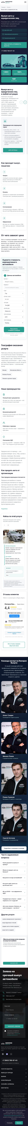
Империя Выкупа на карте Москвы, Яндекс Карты (14, 636)
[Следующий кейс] (8, 525)
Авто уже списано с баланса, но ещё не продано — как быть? (12, 907)
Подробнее (4, 508)
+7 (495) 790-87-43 (7, 51)
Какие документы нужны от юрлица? (11, 863)
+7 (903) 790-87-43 (9, 1060)
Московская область (15, 370)
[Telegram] (2, 1054)
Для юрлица (13, 150)
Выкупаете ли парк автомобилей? (12, 877)
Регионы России (6, 374)
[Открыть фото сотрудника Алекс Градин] (14, 697)
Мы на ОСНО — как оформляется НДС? (12, 892)
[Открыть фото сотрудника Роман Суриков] (14, 779)
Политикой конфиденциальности (13, 1115)
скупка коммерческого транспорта (11, 919)
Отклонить (10, 1123)
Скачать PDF (14, 963)
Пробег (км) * (7, 296)
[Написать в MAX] (7, 1054)
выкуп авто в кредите (8, 930)
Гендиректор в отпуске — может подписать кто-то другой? (12, 899)
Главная (3, 7)
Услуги (8, 7)
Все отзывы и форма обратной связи (14, 645)
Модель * (6, 284)
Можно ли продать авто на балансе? (10, 871)
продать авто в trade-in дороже (10, 926)
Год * (5, 290)
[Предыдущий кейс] (4, 525)
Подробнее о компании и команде (14, 848)
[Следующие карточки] (25, 102)
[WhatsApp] (11, 1054)
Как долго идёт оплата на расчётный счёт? (10, 884)
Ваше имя (7, 1006)
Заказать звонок (14, 1026)
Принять (19, 1123)
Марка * (6, 278)
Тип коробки (7, 314)
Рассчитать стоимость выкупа (12, 45)
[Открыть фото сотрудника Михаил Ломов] (14, 738)
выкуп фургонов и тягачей (9, 922)
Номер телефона (9, 1015)
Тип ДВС (6, 302)
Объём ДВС (7, 308)
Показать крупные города (9, 378)
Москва (4, 370)
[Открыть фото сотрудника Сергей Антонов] (14, 820)
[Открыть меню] (25, 2)
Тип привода (7, 320)
